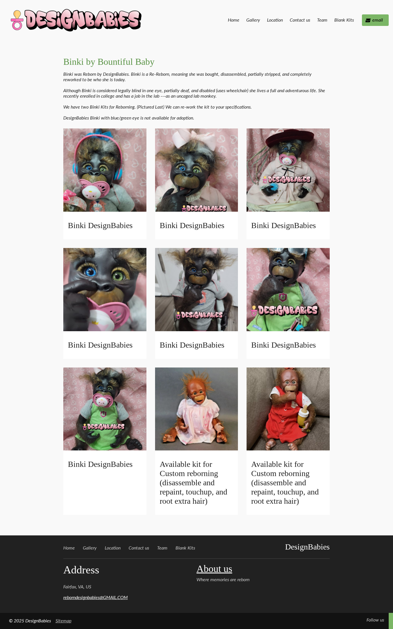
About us (214, 568)
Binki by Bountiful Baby (108, 61)
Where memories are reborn (223, 579)
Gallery (253, 20)
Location (275, 20)
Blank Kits (344, 20)
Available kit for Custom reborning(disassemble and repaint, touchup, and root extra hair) (193, 482)
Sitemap (63, 621)
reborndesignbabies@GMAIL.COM (95, 598)
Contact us (300, 20)
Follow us (375, 620)
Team (322, 20)
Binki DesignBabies (100, 225)
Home (233, 20)
